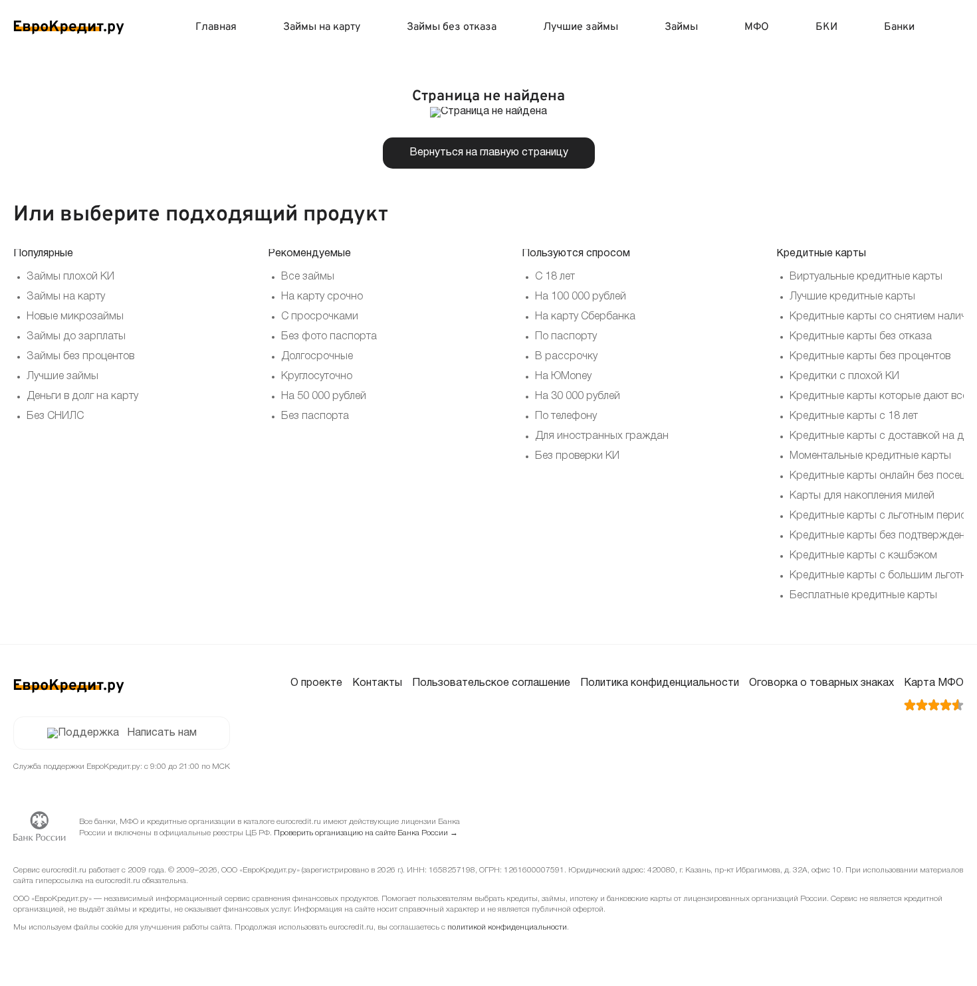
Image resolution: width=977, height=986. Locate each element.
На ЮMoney (563, 376)
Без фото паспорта (329, 336)
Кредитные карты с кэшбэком (863, 555)
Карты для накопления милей (862, 496)
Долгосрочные (317, 356)
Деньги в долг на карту (82, 396)
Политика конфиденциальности (659, 683)
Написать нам (162, 733)
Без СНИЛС (55, 416)
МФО (756, 27)
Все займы (307, 277)
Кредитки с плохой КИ (844, 376)
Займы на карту (321, 27)
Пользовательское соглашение (491, 683)
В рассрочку (566, 356)
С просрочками (319, 316)
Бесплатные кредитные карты (863, 595)
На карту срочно (322, 296)
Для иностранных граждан (602, 436)
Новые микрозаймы (75, 316)
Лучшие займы (580, 27)
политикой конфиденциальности (507, 927)
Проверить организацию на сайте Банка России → (366, 833)
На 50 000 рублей (323, 396)
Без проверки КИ (577, 456)
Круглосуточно (316, 376)
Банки (899, 27)
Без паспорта (315, 416)
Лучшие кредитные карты (852, 296)
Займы (681, 27)
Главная (216, 27)
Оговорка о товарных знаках (821, 683)
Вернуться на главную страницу (488, 152)
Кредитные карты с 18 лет (854, 416)
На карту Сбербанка (585, 316)
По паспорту (566, 336)
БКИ (826, 27)
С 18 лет (555, 277)
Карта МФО (934, 683)
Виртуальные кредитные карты (866, 277)
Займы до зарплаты (76, 336)
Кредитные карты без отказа (861, 336)
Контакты (377, 683)
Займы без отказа (451, 27)
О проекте (316, 683)
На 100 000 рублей (580, 296)
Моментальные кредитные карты (870, 456)
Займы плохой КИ (70, 277)
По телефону (566, 416)
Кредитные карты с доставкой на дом (883, 436)
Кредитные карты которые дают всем (882, 396)
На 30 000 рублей (577, 396)
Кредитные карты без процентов (870, 356)
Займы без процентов (80, 356)
